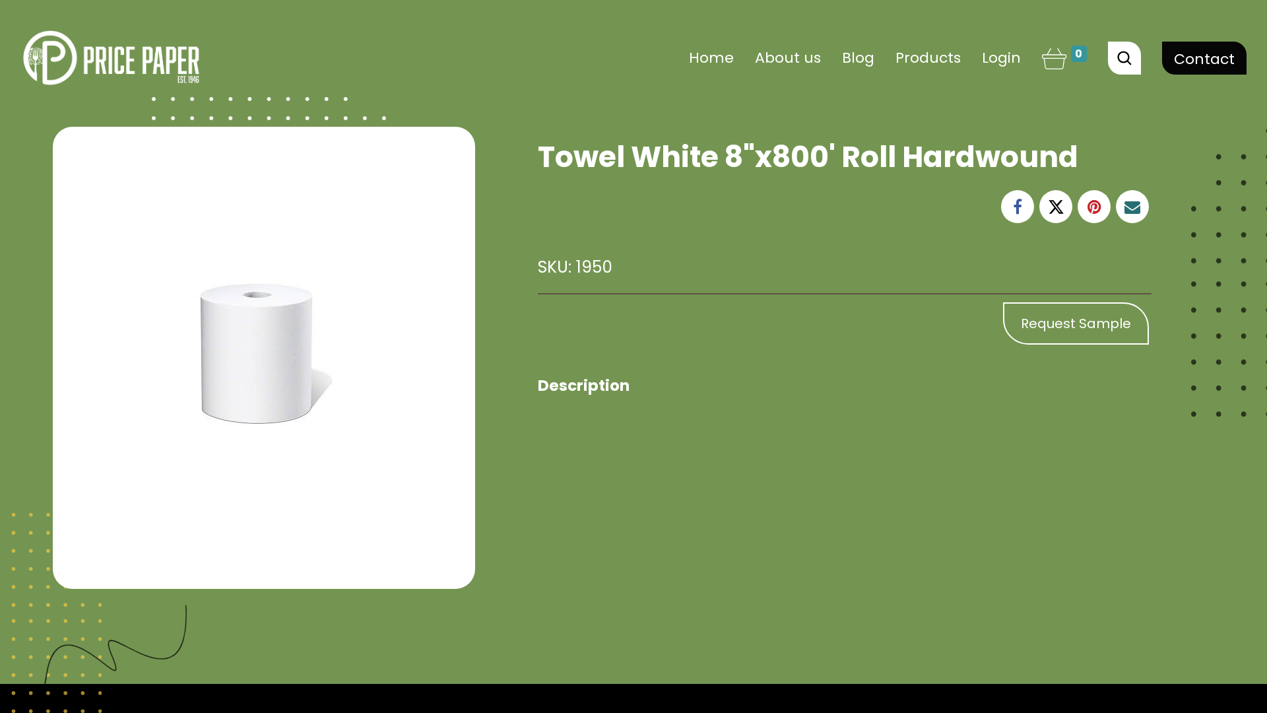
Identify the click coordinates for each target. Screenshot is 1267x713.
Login (1001, 58)
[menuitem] (711, 58)
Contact (1204, 59)
